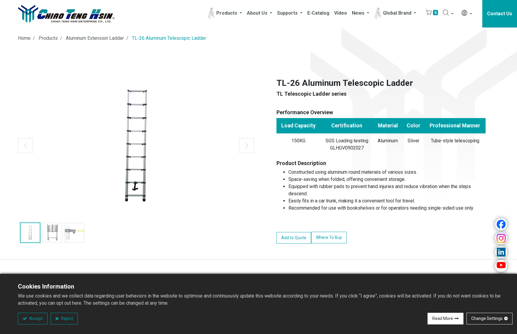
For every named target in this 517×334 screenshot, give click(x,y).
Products (48, 38)
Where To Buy (329, 237)
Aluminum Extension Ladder (95, 38)
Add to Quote (293, 237)
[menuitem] (318, 14)
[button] (448, 14)
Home (24, 38)
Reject (66, 318)
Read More (442, 318)
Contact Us (499, 13)
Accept (35, 318)
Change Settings (487, 318)
